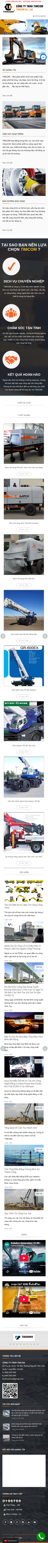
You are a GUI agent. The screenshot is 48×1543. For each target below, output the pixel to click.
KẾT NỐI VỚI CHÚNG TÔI (13, 1450)
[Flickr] (11, 1522)
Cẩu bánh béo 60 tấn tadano (24, 690)
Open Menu (40, 16)
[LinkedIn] (28, 1522)
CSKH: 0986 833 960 (13, 1)
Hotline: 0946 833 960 (32, 1)
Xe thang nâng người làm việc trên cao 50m (23, 857)
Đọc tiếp (25, 474)
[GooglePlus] (17, 1522)
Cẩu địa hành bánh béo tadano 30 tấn (24, 801)
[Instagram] (22, 1522)
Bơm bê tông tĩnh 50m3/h (24, 579)
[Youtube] (34, 1522)
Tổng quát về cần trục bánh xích (20, 1128)
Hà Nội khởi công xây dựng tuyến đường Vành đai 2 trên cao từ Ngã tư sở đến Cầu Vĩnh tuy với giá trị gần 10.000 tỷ (28, 1413)
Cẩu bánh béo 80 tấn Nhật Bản (24, 634)
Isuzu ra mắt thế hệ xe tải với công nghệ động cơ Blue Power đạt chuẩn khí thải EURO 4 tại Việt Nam (22, 1084)
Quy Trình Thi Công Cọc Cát (17, 1213)
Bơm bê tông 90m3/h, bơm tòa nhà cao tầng (24, 467)
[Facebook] (5, 1522)
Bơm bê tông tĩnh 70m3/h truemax (23, 523)
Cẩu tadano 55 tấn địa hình (23, 745)
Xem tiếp (8, 919)
